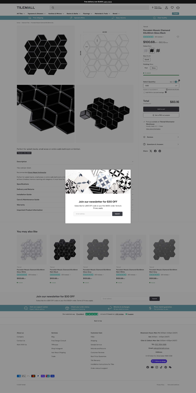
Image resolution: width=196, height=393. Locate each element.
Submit (117, 214)
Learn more (108, 2)
